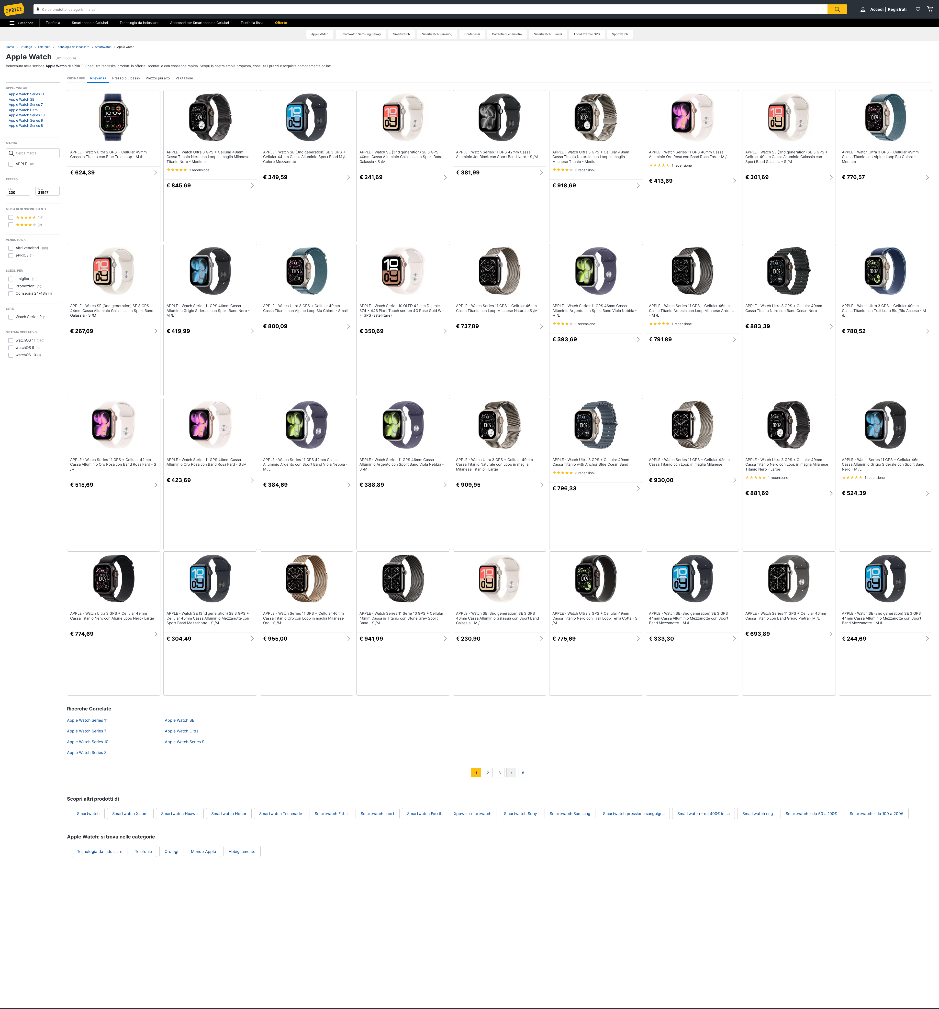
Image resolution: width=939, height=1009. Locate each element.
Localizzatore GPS (587, 34)
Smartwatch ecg (757, 813)
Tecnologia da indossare (139, 23)
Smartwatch (401, 34)
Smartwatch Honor (228, 813)
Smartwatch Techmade (280, 813)
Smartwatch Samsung (437, 34)
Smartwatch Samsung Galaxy (361, 34)
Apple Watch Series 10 (27, 115)
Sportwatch (620, 34)
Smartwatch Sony (520, 813)
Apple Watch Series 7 (26, 104)
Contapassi (472, 34)
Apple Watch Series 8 (26, 125)
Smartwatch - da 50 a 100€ (811, 813)
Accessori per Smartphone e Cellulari (199, 23)
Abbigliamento (242, 851)
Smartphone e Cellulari (90, 23)
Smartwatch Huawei (548, 34)
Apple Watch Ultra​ (23, 110)
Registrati (897, 9)
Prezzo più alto (158, 78)
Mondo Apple (203, 851)
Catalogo (26, 47)
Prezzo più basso (126, 78)
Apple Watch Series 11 (26, 94)
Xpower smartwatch (472, 813)
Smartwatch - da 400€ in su (703, 813)
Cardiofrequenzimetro (507, 34)
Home (10, 47)
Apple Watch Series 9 (26, 120)
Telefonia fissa (252, 23)
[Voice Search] (38, 9)
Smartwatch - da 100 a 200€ (877, 813)
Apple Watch (319, 34)
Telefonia (53, 23)
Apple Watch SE (21, 99)
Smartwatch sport (377, 813)
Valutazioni (184, 78)
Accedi (876, 9)
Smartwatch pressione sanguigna (634, 813)
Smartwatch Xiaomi (130, 813)
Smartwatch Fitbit (331, 813)
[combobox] (430, 9)
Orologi (171, 851)
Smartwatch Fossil (424, 813)
